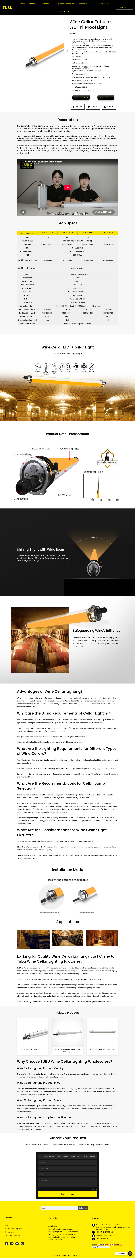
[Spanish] (120, 1244)
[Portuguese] (115, 1244)
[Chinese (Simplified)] (96, 1244)
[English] (101, 1244)
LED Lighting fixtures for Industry (61, 1234)
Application (53, 1226)
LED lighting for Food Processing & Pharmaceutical (62, 1238)
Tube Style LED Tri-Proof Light (32, 1049)
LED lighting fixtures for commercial (63, 1232)
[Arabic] (93, 1244)
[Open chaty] (130, 1253)
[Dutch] (99, 1244)
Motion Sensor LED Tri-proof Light (102, 1049)
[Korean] (112, 1244)
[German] (107, 1244)
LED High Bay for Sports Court (60, 1229)
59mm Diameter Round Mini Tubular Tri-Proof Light (67, 1050)
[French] (104, 1244)
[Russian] (118, 1244)
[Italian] (110, 1244)
